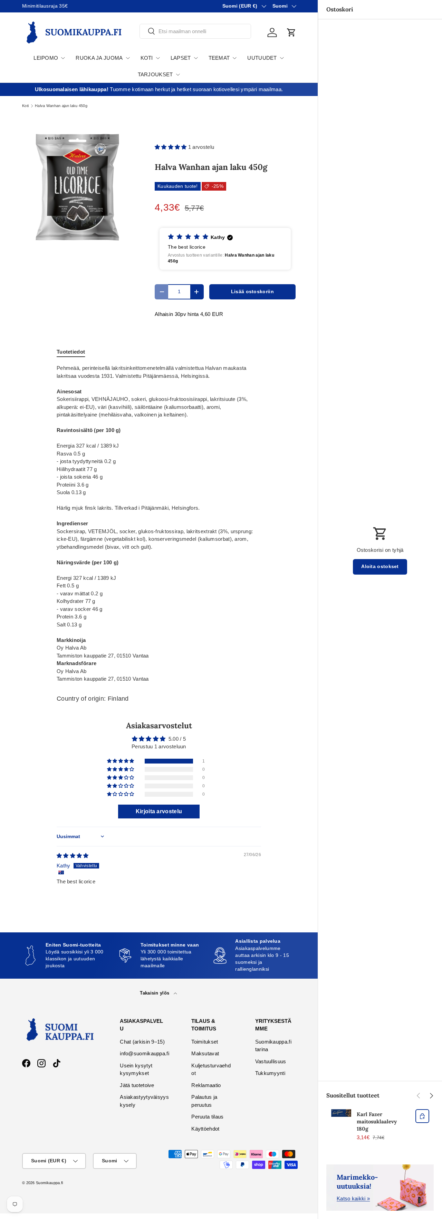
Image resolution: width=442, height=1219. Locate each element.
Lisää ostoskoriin (252, 291)
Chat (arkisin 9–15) (142, 1042)
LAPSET (181, 58)
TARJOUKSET (155, 74)
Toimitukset (204, 1042)
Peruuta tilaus (207, 1117)
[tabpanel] (159, 523)
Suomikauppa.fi (49, 1183)
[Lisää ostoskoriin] (422, 1116)
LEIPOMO (45, 58)
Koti (25, 106)
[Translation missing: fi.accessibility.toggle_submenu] (63, 58)
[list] (77, 187)
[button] (291, 32)
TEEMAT (219, 58)
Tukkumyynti (270, 1073)
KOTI (147, 58)
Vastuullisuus (270, 1061)
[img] (73, 855)
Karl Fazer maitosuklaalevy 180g (377, 1121)
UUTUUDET (262, 58)
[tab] (71, 352)
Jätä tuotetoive (137, 1085)
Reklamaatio (206, 1085)
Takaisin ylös (155, 993)
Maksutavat (205, 1053)
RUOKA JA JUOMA (99, 58)
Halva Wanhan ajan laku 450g (61, 106)
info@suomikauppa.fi (144, 1053)
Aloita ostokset (380, 566)
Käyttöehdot (205, 1129)
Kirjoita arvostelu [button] (159, 811)
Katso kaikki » (353, 1198)
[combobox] (195, 31)
